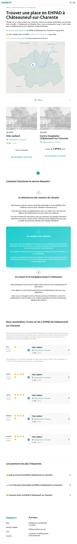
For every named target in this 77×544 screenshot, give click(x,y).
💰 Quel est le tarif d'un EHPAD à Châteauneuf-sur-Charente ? (29, 475)
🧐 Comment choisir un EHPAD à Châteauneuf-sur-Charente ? (29, 495)
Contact (9, 536)
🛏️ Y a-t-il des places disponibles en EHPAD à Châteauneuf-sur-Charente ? (34, 485)
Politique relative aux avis (37, 529)
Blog (7, 523)
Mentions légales (12, 527)
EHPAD (8, 7)
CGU (7, 531)
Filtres (39, 100)
